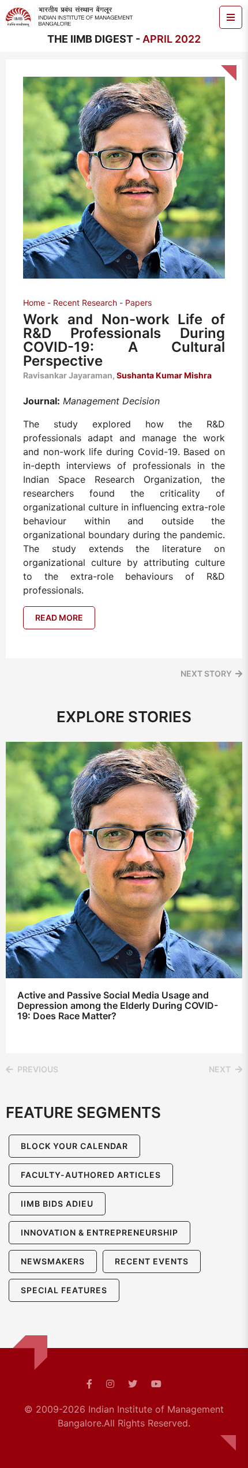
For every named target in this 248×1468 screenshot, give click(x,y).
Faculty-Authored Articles (91, 1175)
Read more (59, 617)
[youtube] (156, 1384)
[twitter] (132, 1384)
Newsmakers (53, 1261)
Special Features (64, 1290)
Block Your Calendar (74, 1146)
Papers (138, 302)
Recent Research (85, 302)
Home (34, 302)
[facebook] (89, 1384)
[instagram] (110, 1384)
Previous (37, 1069)
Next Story (206, 673)
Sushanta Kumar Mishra (164, 375)
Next (220, 1069)
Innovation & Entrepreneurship (99, 1232)
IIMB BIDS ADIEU (57, 1203)
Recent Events (152, 1261)
